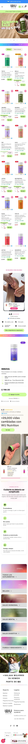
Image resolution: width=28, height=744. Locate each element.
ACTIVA (3, 250)
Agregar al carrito (14, 394)
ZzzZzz (3, 213)
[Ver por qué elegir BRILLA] (25, 54)
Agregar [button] (10, 79)
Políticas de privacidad (17, 694)
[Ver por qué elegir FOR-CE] (25, 197)
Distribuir (5, 695)
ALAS (16, 142)
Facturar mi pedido (7, 703)
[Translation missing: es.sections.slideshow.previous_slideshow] (10, 40)
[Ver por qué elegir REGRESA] (25, 91)
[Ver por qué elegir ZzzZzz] (12, 197)
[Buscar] (19, 6)
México (7, 735)
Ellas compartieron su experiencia (14, 330)
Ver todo (8, 430)
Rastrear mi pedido (7, 705)
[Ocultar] (4, 739)
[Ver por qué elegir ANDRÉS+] (12, 91)
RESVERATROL (18, 178)
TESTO (3, 71)
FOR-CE (17, 213)
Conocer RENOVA (13, 398)
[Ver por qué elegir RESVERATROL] (25, 162)
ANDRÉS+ (4, 107)
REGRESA (17, 107)
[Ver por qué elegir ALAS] (25, 126)
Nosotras (5, 693)
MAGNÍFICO (18, 250)
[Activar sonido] (22, 275)
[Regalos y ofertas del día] (3, 741)
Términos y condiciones (17, 698)
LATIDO (3, 178)
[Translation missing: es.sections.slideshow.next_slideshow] (17, 40)
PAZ (3, 142)
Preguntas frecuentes (8, 700)
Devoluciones (17, 704)
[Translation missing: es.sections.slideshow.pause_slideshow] (26, 40)
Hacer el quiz (14, 35)
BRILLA (16, 71)
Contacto (5, 698)
